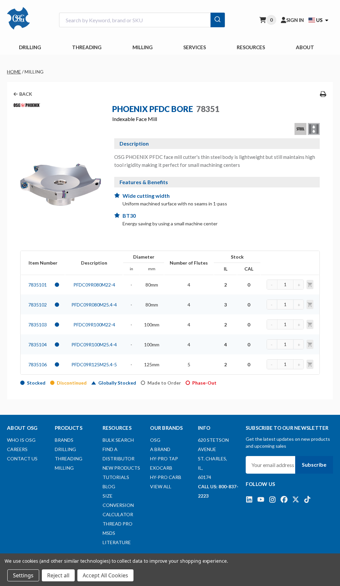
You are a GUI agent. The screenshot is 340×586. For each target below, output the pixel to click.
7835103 (37, 324)
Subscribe (314, 464)
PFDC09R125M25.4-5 (94, 364)
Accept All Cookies (105, 575)
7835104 (37, 344)
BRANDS (64, 440)
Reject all (58, 575)
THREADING (87, 47)
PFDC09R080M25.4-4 (94, 304)
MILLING (142, 47)
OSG (155, 440)
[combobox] (142, 20)
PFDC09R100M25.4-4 (94, 344)
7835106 (37, 364)
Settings (23, 575)
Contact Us (22, 458)
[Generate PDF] (323, 94)
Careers (17, 449)
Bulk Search (118, 440)
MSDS (109, 533)
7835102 (37, 304)
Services (194, 47)
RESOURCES (251, 47)
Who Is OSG (21, 440)
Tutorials (116, 477)
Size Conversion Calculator (118, 505)
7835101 (37, 285)
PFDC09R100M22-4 (94, 324)
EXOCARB (161, 468)
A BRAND (160, 449)
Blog (109, 486)
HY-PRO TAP (164, 458)
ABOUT (305, 47)
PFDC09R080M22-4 (94, 285)
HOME (14, 71)
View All (160, 486)
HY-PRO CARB (165, 477)
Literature (117, 542)
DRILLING (30, 47)
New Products (121, 468)
